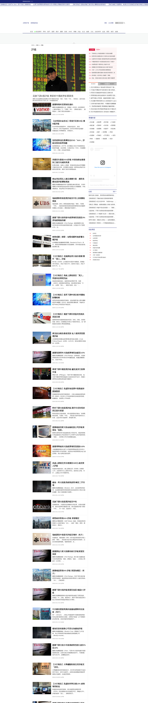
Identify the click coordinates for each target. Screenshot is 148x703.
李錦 (111, 132)
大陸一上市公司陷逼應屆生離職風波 (101, 70)
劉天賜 (106, 122)
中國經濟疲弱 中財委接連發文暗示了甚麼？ (103, 61)
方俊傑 (113, 122)
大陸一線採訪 (96, 255)
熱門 (48, 31)
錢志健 (92, 125)
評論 (79, 31)
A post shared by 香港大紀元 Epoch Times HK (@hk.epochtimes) (107, 185)
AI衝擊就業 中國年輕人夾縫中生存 (101, 64)
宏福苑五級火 (96, 259)
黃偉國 (92, 128)
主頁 (32, 45)
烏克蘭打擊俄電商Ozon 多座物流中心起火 (104, 101)
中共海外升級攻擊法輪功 (99, 257)
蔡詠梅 (113, 128)
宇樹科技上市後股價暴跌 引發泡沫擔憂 (102, 53)
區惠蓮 (92, 142)
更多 (111, 138)
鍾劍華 (99, 122)
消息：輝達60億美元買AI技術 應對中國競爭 (103, 78)
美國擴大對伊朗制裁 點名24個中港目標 (102, 67)
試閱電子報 (26, 23)
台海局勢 (95, 238)
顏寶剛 (99, 128)
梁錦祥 (99, 125)
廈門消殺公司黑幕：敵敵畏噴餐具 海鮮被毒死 (103, 98)
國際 (61, 31)
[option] (59, 72)
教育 (112, 31)
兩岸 (57, 31)
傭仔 (98, 132)
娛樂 (116, 31)
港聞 (53, 31)
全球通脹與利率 (97, 235)
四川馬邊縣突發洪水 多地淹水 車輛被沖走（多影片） (103, 112)
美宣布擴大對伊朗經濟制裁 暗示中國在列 (103, 109)
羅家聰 (113, 125)
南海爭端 (95, 240)
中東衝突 (95, 243)
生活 (83, 31)
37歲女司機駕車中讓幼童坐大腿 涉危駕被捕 (103, 90)
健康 (87, 31)
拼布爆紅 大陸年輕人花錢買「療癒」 (101, 75)
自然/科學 (98, 31)
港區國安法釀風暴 (97, 252)
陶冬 (91, 138)
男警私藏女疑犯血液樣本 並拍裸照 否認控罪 (103, 95)
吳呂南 (106, 125)
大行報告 (95, 250)
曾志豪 (92, 122)
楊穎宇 (106, 128)
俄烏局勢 (95, 245)
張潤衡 (105, 132)
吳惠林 (92, 135)
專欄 (74, 31)
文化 (92, 31)
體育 (108, 31)
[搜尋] (124, 23)
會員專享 (38, 31)
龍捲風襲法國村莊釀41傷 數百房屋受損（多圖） (103, 72)
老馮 (114, 135)
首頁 (31, 31)
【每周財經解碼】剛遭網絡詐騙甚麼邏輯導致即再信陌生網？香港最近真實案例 (103, 106)
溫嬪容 (98, 138)
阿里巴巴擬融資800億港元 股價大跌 (102, 92)
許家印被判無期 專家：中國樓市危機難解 (103, 103)
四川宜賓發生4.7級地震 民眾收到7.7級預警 (103, 87)
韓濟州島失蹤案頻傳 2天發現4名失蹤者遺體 (103, 56)
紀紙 (103, 31)
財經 (65, 31)
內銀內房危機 (96, 247)
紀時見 (94, 233)
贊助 (105, 23)
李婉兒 (99, 135)
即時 (44, 31)
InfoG (70, 31)
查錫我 (105, 138)
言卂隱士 (107, 135)
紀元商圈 (111, 23)
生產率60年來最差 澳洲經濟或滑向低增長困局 (104, 59)
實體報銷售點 (34, 23)
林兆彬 (92, 132)
